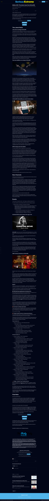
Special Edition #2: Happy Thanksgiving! (18, 476)
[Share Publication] (40, 1)
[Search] (39, 1)
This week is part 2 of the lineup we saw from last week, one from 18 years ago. (21, 482)
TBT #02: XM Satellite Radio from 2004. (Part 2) (19, 480)
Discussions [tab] (17, 474)
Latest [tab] (15, 474)
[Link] (11, 27)
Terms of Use (27, 455)
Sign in (47, 1)
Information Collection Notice (24, 456)
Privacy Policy (29, 456)
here (19, 311)
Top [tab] (13, 474)
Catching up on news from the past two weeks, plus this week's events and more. (20, 487)
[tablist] (15, 466)
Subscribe (43, 1)
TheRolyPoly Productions (15, 8)
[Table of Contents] (0, 250)
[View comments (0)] (15, 10)
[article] (24, 477)
